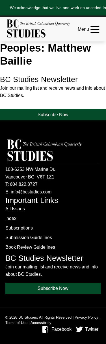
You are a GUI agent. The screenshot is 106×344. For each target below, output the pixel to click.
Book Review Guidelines (30, 247)
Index (10, 218)
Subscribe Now (53, 114)
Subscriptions (19, 228)
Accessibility (41, 323)
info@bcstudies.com (31, 191)
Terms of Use (16, 323)
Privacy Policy (86, 317)
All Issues (15, 208)
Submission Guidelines (28, 237)
